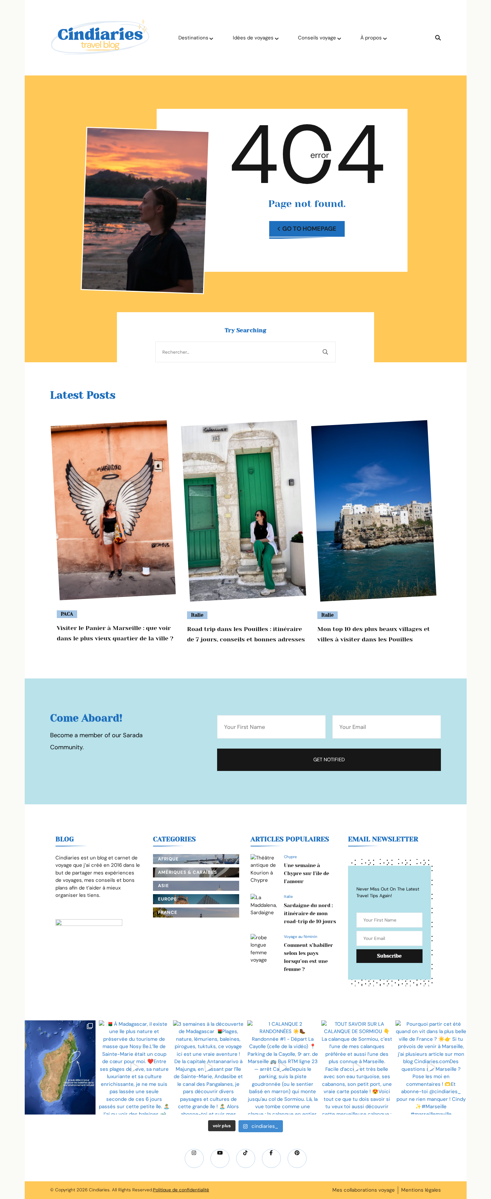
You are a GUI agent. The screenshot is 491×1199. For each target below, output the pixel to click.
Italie (197, 615)
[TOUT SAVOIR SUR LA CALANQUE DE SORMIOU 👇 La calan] (356, 1067)
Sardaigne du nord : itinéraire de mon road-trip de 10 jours (310, 914)
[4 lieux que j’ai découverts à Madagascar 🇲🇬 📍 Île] (60, 1067)
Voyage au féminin (300, 936)
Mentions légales (421, 1190)
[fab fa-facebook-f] (271, 1158)
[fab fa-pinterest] (297, 1158)
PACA (67, 614)
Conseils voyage (317, 37)
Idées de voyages (253, 37)
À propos (371, 37)
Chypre (290, 856)
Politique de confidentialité (181, 1190)
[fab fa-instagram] (194, 1158)
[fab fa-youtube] (219, 1158)
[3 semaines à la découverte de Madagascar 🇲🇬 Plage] (208, 1067)
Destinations (193, 37)
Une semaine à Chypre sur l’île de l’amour (306, 873)
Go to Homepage (309, 229)
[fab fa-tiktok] (245, 1158)
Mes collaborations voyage (363, 1190)
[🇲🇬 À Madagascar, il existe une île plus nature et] (134, 1067)
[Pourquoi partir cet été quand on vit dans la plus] (430, 1067)
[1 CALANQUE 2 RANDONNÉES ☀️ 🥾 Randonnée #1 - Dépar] (282, 1067)
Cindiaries (99, 1190)
